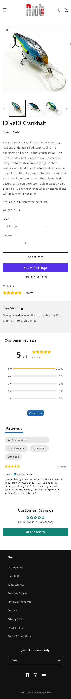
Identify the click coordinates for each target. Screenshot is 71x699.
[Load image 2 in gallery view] (35, 108)
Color (6, 219)
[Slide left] (4, 109)
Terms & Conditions (19, 636)
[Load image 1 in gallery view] (17, 108)
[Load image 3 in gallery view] (53, 108)
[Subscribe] (59, 660)
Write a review (35, 413)
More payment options (35, 276)
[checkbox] (13, 456)
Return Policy (16, 627)
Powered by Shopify (43, 692)
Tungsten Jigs (16, 584)
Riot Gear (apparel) (19, 601)
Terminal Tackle (17, 593)
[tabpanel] (35, 469)
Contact (12, 610)
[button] (5, 10)
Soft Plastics (15, 567)
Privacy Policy (16, 619)
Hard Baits (14, 576)
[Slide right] (67, 109)
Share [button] (10, 285)
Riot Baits (30, 692)
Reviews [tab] (14, 428)
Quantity (7, 235)
